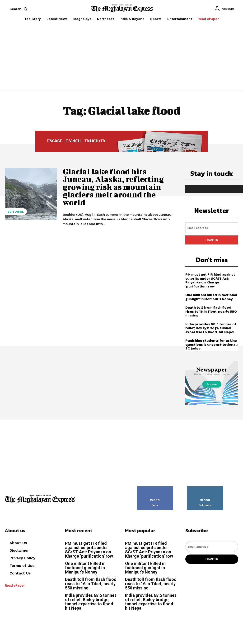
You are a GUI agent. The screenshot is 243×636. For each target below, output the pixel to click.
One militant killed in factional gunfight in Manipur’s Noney (211, 296)
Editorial (16, 212)
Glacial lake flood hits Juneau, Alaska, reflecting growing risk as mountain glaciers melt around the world (113, 187)
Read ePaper (15, 585)
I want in (212, 240)
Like (155, 488)
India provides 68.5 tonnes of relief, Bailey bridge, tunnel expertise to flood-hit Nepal (210, 328)
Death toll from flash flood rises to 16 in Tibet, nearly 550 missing (211, 311)
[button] (19, 9)
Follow (205, 488)
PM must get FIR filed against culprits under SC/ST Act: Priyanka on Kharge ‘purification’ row (210, 280)
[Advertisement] (121, 57)
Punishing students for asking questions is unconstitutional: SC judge (211, 344)
